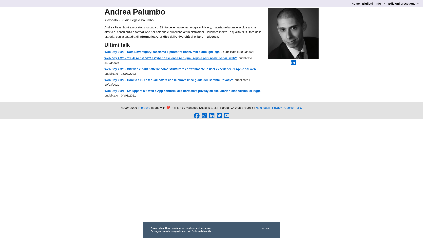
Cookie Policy (293, 107)
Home (355, 3)
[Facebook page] (197, 117)
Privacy (277, 107)
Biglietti (367, 3)
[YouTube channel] (226, 117)
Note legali (263, 107)
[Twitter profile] (219, 117)
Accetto (266, 229)
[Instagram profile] (204, 117)
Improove (144, 107)
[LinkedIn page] (211, 117)
